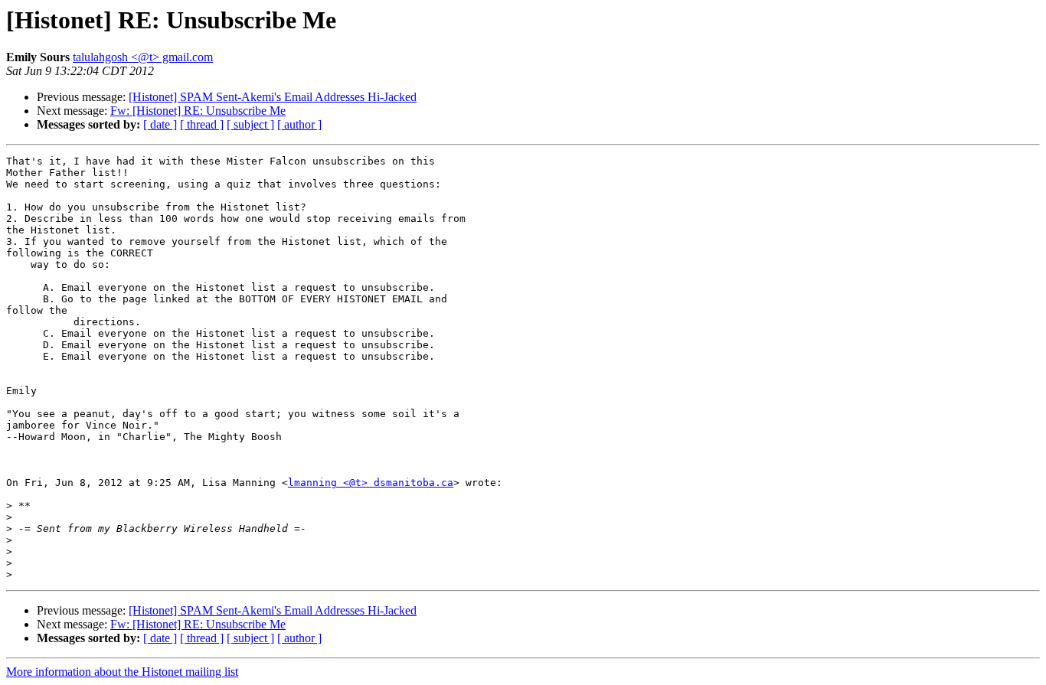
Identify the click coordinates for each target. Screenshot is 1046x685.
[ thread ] (202, 124)
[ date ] (160, 124)
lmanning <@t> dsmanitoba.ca (370, 482)
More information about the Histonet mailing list (122, 671)
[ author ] (299, 124)
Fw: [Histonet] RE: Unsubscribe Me (198, 110)
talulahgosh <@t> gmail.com (143, 57)
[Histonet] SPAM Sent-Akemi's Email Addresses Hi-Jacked (273, 96)
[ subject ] (250, 124)
